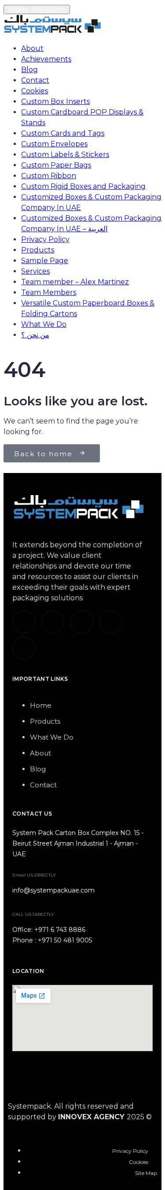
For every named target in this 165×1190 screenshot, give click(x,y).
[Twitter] (52, 621)
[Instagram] (81, 621)
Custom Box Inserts (55, 101)
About (32, 48)
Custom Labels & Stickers (65, 154)
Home (40, 705)
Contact (35, 80)
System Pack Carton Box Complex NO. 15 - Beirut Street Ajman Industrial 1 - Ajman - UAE (77, 843)
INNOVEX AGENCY (91, 1117)
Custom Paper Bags (56, 165)
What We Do (43, 324)
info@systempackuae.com (53, 890)
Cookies (34, 91)
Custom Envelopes (54, 144)
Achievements (46, 59)
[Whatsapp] (23, 648)
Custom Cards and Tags (62, 133)
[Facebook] (110, 621)
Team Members (48, 292)
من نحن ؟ (35, 335)
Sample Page (44, 260)
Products (37, 250)
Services (35, 271)
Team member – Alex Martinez (75, 282)
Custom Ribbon (48, 176)
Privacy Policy (45, 239)
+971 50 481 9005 (65, 940)
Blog (29, 69)
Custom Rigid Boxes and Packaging (83, 186)
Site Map (146, 1173)
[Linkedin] (23, 621)
